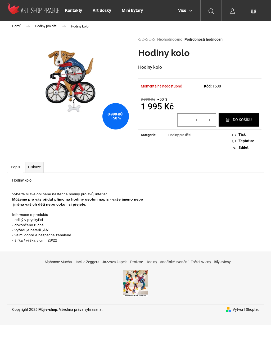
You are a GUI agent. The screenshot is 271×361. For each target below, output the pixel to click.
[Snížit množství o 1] (184, 120)
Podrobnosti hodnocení (204, 39)
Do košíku (242, 120)
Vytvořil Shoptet (246, 309)
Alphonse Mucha (58, 262)
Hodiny (151, 262)
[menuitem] (73, 10)
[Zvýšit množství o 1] (209, 120)
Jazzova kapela (115, 262)
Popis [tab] (15, 167)
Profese (136, 262)
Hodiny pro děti (179, 135)
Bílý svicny (222, 262)
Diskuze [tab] (34, 167)
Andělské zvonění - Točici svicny (185, 262)
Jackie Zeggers (87, 262)
